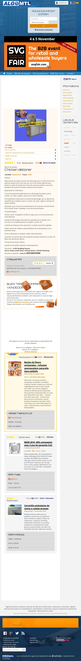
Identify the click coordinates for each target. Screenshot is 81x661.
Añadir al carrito (11, 156)
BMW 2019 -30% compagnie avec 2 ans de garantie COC (38, 444)
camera (67, 127)
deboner (34, 352)
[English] (74, 3)
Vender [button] (70, 73)
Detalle (19, 163)
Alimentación (48, 357)
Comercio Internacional (67, 91)
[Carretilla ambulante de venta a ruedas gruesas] (15, 510)
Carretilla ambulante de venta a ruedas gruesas (36, 507)
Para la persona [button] (40, 73)
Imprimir (8, 159)
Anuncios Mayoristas (21, 613)
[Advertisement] (30, 93)
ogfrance (14, 479)
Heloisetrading (16, 418)
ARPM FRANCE (16, 535)
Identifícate (34, 640)
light (74, 143)
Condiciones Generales (59, 613)
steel (73, 155)
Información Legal (9, 644)
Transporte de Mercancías (68, 110)
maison (66, 147)
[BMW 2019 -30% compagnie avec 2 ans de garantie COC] (15, 448)
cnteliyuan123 (14, 259)
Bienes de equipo (49, 163)
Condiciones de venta (11, 642)
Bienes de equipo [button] (22, 73)
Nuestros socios (43, 613)
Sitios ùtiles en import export (68, 102)
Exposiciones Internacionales (68, 96)
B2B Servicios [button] (57, 73)
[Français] (70, 3)
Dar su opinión (10, 150)
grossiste (67, 139)
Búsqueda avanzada (44, 30)
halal (66, 143)
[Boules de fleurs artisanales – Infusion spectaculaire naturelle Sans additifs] (15, 369)
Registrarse (34, 642)
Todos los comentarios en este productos (19, 153)
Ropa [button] (9, 73)
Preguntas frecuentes (11, 638)
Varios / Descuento (46, 498)
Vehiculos (50, 437)
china (74, 127)
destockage (68, 131)
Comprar (33, 613)
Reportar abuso (27, 163)
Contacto (33, 638)
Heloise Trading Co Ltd (20, 413)
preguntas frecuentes (21, 302)
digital (66, 135)
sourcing (67, 155)
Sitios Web (66, 106)
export (73, 135)
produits (67, 151)
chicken (27, 352)
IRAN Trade (14, 474)
